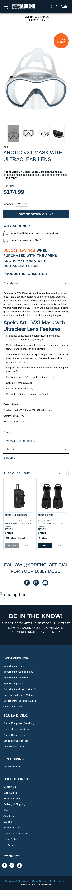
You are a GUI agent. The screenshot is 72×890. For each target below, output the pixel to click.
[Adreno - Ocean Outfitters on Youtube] (19, 865)
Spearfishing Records (15, 677)
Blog (5, 810)
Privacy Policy (44, 884)
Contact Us (9, 786)
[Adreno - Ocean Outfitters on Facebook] (4, 865)
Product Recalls (12, 827)
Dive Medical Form (14, 746)
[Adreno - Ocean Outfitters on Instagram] (11, 865)
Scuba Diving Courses (15, 740)
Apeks (8, 147)
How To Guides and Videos (18, 695)
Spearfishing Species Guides (19, 700)
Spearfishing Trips (13, 666)
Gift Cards (9, 845)
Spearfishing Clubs (14, 683)
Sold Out (12, 545)
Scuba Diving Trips (14, 735)
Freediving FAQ (12, 766)
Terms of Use (28, 884)
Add (45, 545)
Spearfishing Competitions (18, 671)
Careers (8, 821)
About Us (8, 816)
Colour (8, 204)
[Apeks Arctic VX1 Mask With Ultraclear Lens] (36, 77)
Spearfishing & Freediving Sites (21, 689)
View (26, 545)
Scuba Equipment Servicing (19, 723)
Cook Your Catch (13, 706)
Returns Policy (11, 798)
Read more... (11, 177)
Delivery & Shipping (14, 804)
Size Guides (10, 792)
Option (9, 533)
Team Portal (10, 839)
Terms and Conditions (15, 833)
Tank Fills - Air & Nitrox (16, 729)
